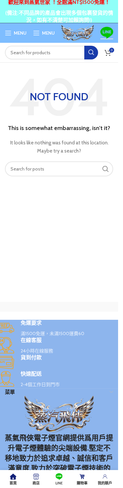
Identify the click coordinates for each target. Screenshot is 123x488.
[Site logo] (77, 32)
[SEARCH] (91, 52)
